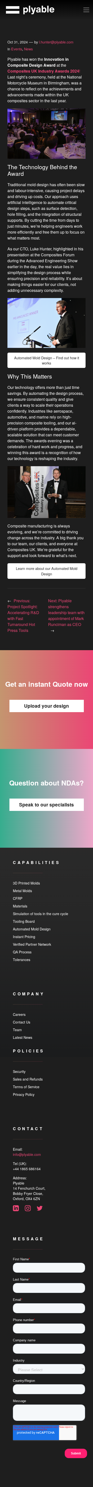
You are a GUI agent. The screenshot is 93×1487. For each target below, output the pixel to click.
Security (19, 1071)
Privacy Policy (23, 1094)
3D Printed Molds (26, 883)
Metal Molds (22, 890)
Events (16, 48)
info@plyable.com (27, 1154)
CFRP (17, 898)
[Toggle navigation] (86, 10)
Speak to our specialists (46, 804)
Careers (19, 1014)
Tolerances (21, 959)
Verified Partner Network (32, 944)
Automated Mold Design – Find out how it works (46, 360)
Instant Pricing (24, 936)
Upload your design (46, 705)
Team (17, 1029)
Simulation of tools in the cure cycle (40, 913)
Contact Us (21, 1022)
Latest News (22, 1037)
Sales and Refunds (28, 1079)
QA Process (22, 951)
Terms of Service (26, 1086)
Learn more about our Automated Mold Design (46, 571)
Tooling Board (24, 921)
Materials (20, 906)
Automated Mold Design (32, 928)
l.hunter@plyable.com (56, 41)
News (28, 48)
